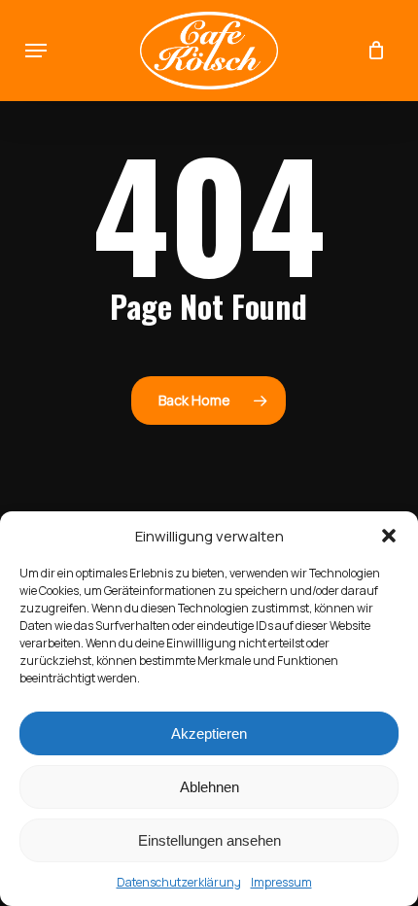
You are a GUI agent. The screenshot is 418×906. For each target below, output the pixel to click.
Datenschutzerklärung (179, 882)
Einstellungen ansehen (209, 840)
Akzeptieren (209, 733)
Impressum (281, 882)
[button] (389, 535)
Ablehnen (209, 787)
